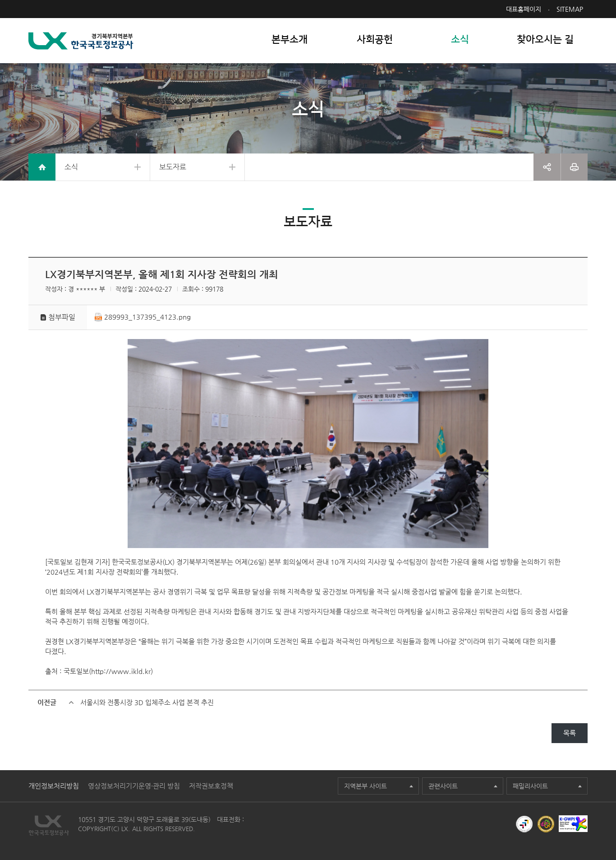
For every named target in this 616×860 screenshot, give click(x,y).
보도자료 (172, 167)
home (41, 167)
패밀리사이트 (530, 786)
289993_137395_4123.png (147, 317)
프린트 (574, 167)
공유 (547, 167)
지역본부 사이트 (365, 786)
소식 (71, 167)
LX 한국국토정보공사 (80, 41)
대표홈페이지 (523, 9)
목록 (569, 733)
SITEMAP (569, 9)
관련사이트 (443, 786)
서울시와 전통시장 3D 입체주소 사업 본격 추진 (147, 702)
